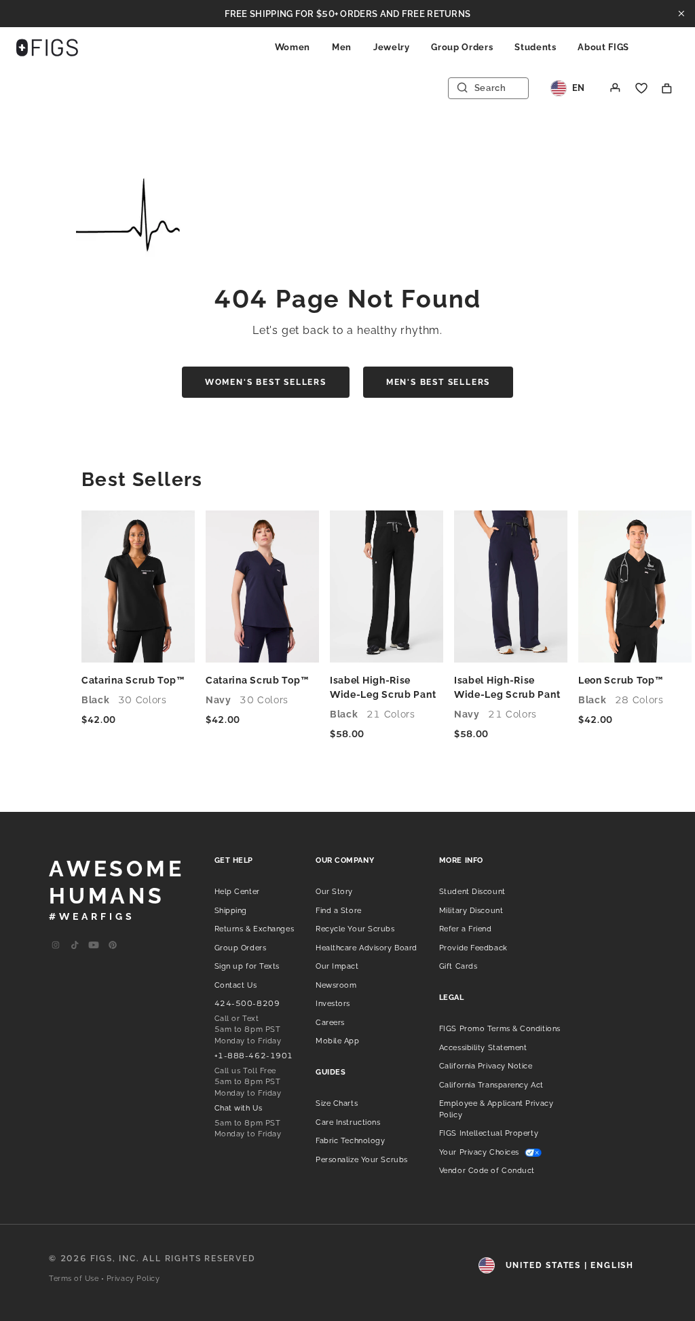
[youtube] (93, 945)
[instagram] (55, 945)
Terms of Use (74, 1278)
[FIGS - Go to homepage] (47, 47)
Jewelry (391, 47)
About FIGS (603, 47)
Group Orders (462, 47)
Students (535, 47)
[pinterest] (112, 945)
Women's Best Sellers (265, 382)
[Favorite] (641, 88)
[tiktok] (74, 945)
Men (342, 47)
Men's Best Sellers (438, 382)
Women (292, 47)
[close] (681, 13)
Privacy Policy (133, 1278)
